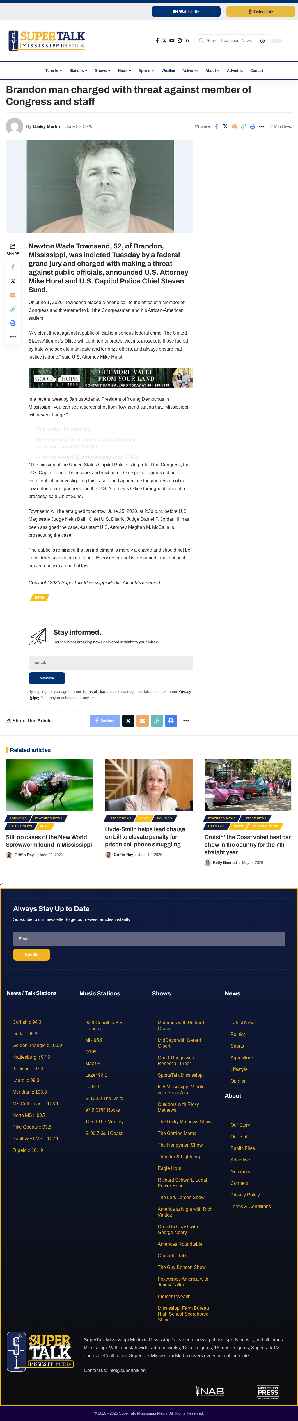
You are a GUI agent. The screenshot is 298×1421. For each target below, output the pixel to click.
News (40, 597)
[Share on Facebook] (216, 126)
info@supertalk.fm (127, 1370)
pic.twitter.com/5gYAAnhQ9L (67, 446)
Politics (164, 818)
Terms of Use (93, 691)
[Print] (252, 126)
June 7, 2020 (126, 457)
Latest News (20, 826)
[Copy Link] (243, 126)
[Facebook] (157, 41)
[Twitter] (164, 41)
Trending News (265, 826)
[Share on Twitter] (225, 126)
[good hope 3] (111, 377)
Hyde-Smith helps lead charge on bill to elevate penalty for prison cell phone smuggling (145, 837)
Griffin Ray (24, 855)
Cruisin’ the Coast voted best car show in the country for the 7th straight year (248, 844)
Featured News (49, 818)
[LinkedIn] (186, 41)
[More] (261, 126)
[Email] (234, 126)
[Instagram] (179, 41)
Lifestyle (217, 826)
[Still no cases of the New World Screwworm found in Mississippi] (49, 785)
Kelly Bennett (225, 862)
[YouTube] (172, 41)
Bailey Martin (46, 126)
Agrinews (18, 818)
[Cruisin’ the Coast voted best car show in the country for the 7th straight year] (248, 785)
